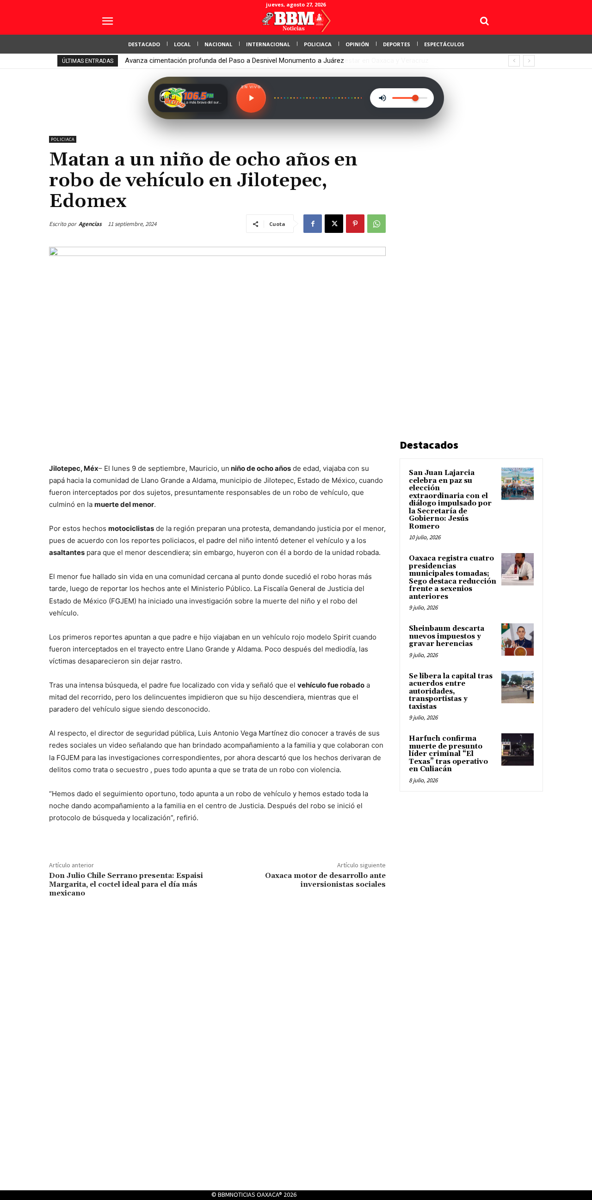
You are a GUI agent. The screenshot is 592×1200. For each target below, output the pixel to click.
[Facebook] (312, 223)
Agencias (90, 224)
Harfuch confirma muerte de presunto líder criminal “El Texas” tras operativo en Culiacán (448, 754)
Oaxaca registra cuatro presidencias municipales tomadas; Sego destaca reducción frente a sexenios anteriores (452, 577)
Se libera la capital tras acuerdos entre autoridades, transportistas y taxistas (451, 691)
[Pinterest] (355, 223)
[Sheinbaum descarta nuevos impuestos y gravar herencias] (517, 639)
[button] (484, 21)
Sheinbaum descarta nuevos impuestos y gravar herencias (446, 636)
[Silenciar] (382, 98)
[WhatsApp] (376, 223)
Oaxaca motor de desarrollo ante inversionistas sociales (325, 880)
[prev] (514, 61)
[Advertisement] (469, 274)
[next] (529, 61)
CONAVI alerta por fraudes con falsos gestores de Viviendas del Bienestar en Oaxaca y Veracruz (272, 60)
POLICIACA (62, 139)
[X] (334, 223)
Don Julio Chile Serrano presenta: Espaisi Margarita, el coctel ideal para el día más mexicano (126, 884)
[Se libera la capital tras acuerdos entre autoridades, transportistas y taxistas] (517, 687)
